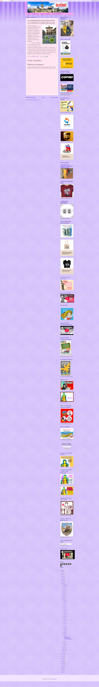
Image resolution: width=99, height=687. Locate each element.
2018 (62, 654)
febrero (64, 648)
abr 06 (65, 633)
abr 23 (65, 609)
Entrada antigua (54, 97)
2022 (62, 579)
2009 (62, 670)
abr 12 (65, 625)
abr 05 (65, 635)
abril (63, 598)
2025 (62, 574)
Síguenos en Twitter (45, 14)
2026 (62, 572)
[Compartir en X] (45, 56)
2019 (62, 652)
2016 (62, 658)
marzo (64, 647)
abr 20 (65, 614)
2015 (62, 659)
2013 (62, 663)
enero (64, 650)
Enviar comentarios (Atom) (34, 99)
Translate (68, 545)
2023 (62, 578)
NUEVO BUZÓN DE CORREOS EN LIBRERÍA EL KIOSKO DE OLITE (66, 166)
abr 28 (65, 602)
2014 (62, 661)
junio (63, 595)
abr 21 (65, 612)
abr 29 (65, 600)
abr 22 (65, 611)
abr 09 (65, 628)
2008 (62, 672)
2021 (62, 581)
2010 (62, 668)
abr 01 (65, 644)
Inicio (28, 14)
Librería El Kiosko (56, 14)
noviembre (64, 586)
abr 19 (65, 616)
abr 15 (65, 621)
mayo (64, 597)
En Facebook (35, 14)
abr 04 (65, 641)
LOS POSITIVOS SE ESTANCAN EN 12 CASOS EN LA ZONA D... (68, 638)
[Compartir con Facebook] (46, 56)
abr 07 (65, 632)
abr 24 (65, 607)
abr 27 (65, 604)
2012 (62, 665)
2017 (62, 656)
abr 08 (65, 630)
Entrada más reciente (30, 97)
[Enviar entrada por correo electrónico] (41, 56)
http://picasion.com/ (63, 81)
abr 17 (65, 618)
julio (63, 593)
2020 (62, 583)
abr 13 (65, 623)
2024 (62, 576)
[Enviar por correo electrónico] (43, 56)
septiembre (64, 590)
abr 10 (65, 626)
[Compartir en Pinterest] (47, 56)
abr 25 (65, 605)
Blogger (55, 679)
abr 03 (65, 643)
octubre (64, 588)
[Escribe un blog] (44, 56)
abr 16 (65, 619)
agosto (64, 591)
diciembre (64, 584)
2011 (62, 666)
